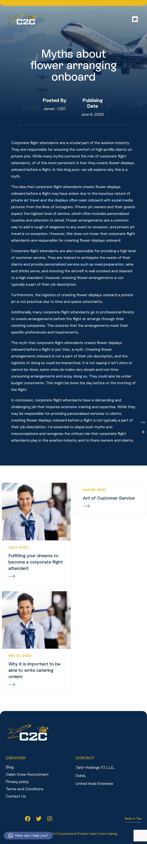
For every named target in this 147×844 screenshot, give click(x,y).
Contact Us (16, 796)
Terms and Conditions (24, 789)
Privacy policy (17, 782)
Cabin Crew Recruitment (27, 774)
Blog (10, 767)
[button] (135, 19)
